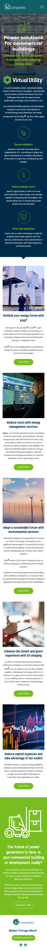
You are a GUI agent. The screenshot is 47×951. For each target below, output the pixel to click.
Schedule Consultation (23, 938)
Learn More (23, 362)
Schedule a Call (23, 905)
